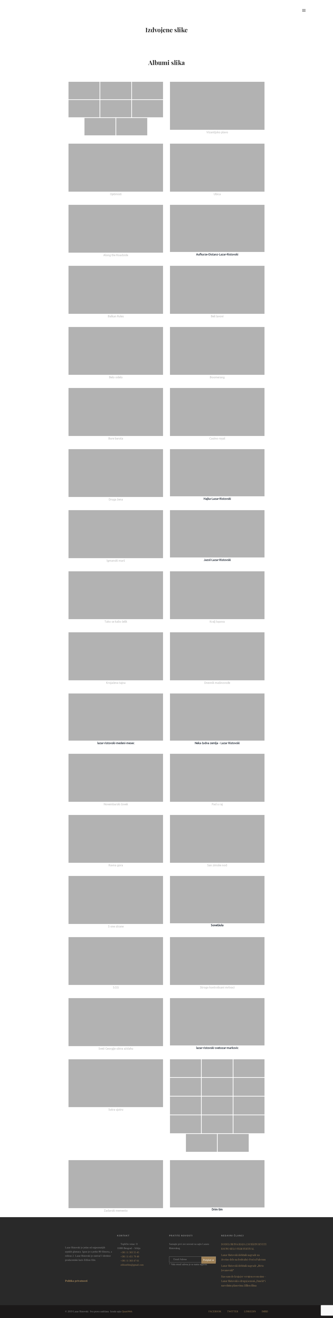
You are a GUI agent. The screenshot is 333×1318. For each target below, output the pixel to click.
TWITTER (232, 1311)
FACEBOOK (214, 1311)
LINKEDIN (250, 1311)
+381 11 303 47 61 (130, 1260)
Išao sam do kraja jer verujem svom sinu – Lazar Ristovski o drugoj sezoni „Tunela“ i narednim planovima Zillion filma (243, 1281)
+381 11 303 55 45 (130, 1252)
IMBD (265, 1311)
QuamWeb (127, 1311)
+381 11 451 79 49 (130, 1256)
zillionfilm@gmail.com (132, 1265)
